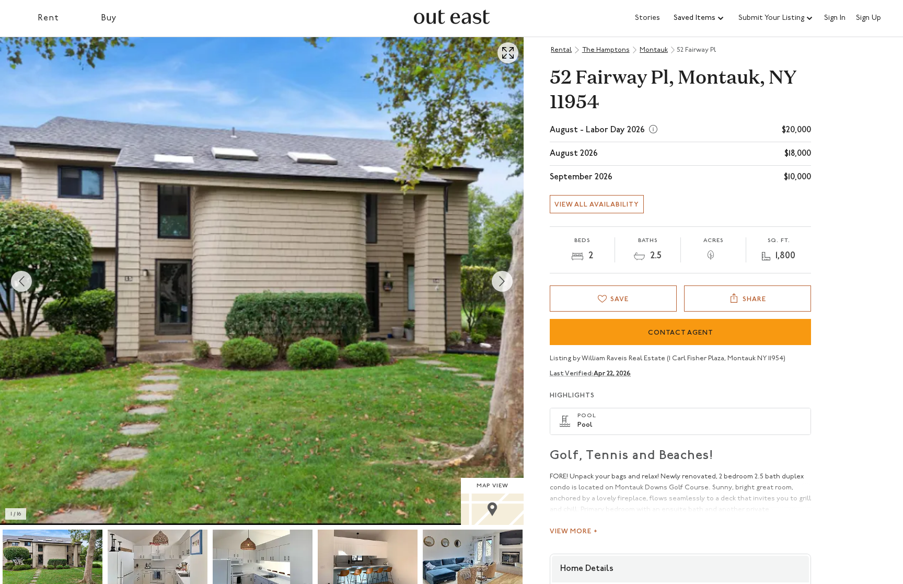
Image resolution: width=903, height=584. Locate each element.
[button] (699, 18)
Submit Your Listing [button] (771, 18)
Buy (109, 18)
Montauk (654, 50)
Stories (647, 18)
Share (754, 299)
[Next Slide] (502, 281)
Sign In (835, 18)
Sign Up (868, 18)
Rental (561, 50)
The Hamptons (606, 50)
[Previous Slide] (21, 281)
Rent (48, 18)
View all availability (596, 204)
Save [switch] (619, 299)
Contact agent (680, 332)
